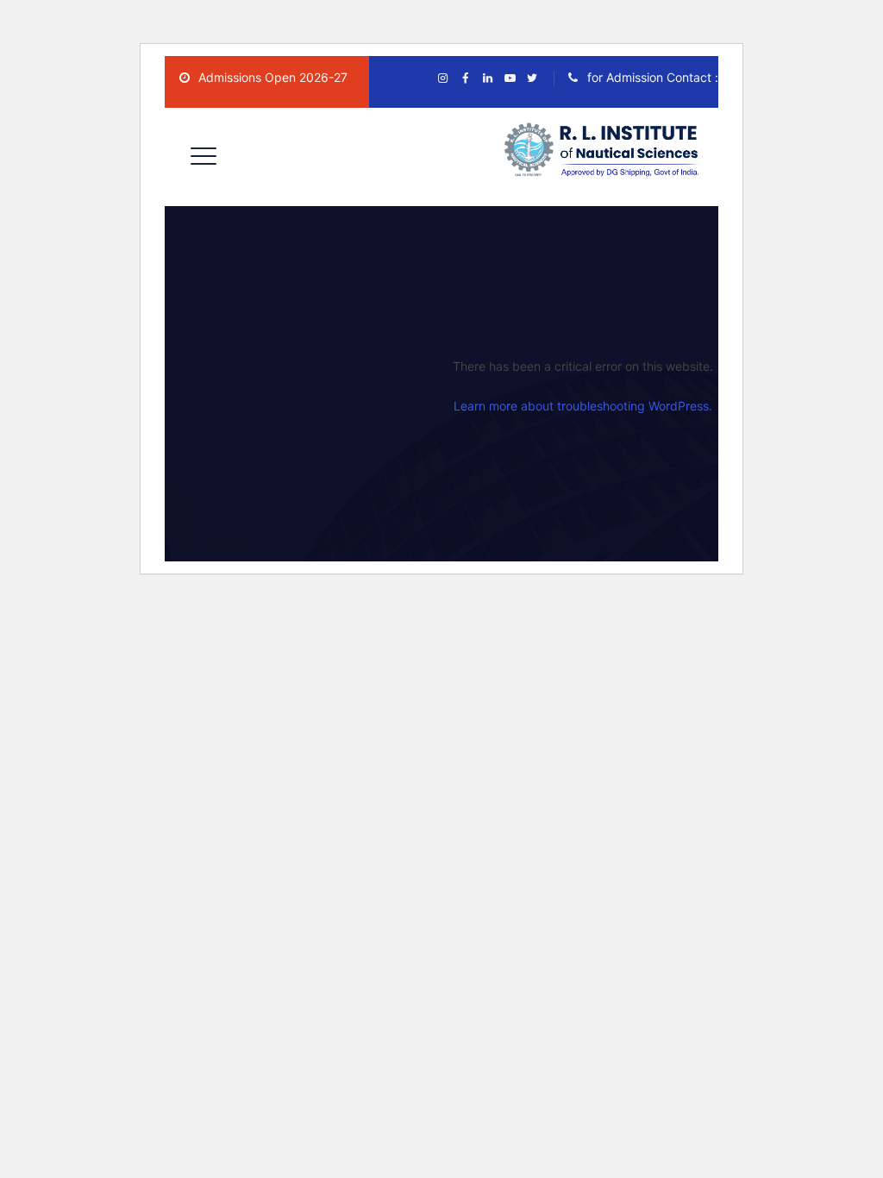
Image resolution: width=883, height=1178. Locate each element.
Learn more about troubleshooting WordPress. (583, 405)
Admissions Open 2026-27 (271, 77)
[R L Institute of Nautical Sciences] (604, 151)
